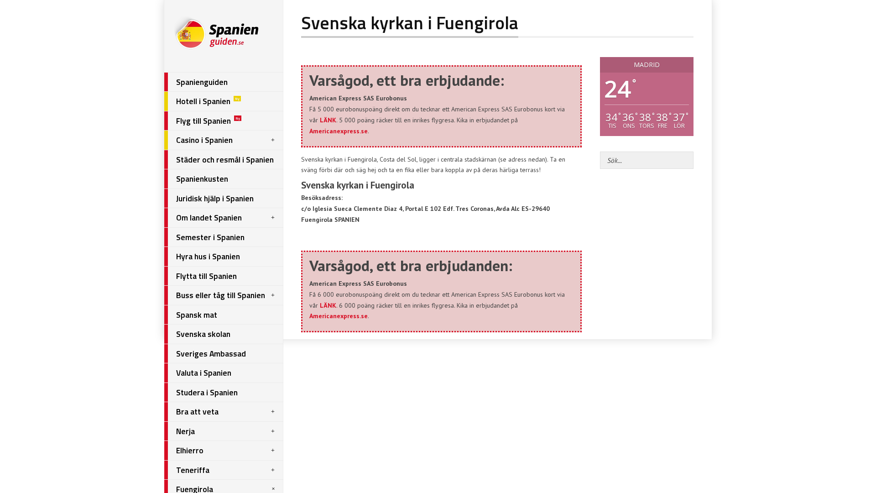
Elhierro (189, 450)
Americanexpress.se (338, 131)
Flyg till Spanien (208, 121)
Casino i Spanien (204, 140)
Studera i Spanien (207, 392)
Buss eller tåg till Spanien (220, 295)
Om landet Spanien (209, 217)
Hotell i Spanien (208, 101)
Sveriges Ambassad (211, 353)
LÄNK (328, 120)
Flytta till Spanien (206, 276)
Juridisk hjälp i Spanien (215, 198)
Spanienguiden (202, 82)
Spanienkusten (202, 179)
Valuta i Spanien (203, 373)
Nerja (185, 431)
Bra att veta (197, 411)
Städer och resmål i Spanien (225, 159)
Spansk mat (196, 315)
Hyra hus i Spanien (208, 256)
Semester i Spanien (210, 237)
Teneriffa (192, 470)
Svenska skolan (203, 334)
